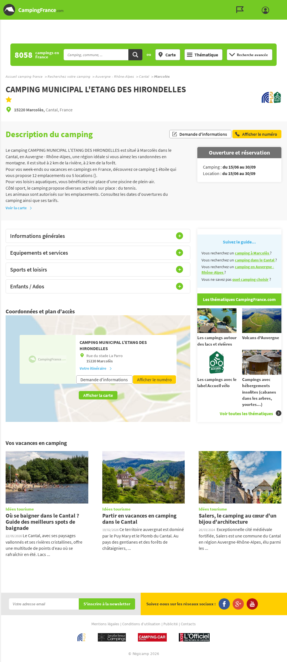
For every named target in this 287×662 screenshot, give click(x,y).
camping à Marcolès (252, 253)
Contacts (188, 624)
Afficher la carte (98, 395)
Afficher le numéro (154, 379)
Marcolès (105, 361)
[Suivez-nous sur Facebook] (224, 604)
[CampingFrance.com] (143, 10)
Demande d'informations (203, 134)
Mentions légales (105, 624)
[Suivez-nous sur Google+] (238, 604)
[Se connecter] (266, 10)
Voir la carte (16, 207)
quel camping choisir (250, 279)
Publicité (170, 624)
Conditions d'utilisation (141, 624)
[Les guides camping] (241, 9)
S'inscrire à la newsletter (107, 604)
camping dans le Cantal (255, 260)
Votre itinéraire (93, 368)
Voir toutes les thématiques (246, 413)
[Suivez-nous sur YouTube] (252, 604)
